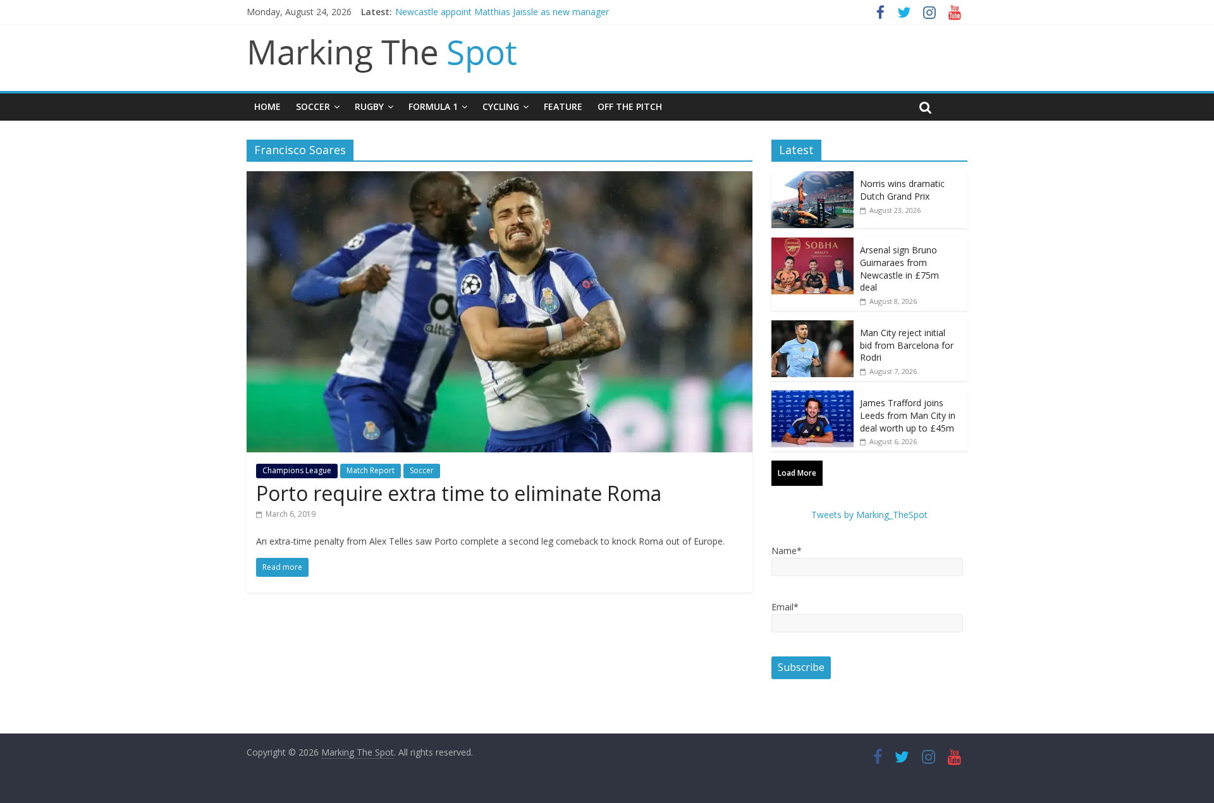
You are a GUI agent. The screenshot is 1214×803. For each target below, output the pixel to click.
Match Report (370, 470)
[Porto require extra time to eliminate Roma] (499, 179)
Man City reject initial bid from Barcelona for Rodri (906, 345)
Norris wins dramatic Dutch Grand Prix (902, 190)
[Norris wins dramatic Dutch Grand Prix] (812, 178)
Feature (563, 106)
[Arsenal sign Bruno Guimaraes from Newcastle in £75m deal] (812, 244)
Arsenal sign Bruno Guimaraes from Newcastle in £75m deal (899, 268)
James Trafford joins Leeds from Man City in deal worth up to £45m (907, 415)
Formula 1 (433, 106)
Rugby (369, 106)
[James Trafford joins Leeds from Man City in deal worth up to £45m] (812, 397)
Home (267, 106)
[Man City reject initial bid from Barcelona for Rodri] (812, 327)
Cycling (500, 106)
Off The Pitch (630, 106)
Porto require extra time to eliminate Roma (458, 493)
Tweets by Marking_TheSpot (869, 515)
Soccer (313, 106)
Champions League (296, 470)
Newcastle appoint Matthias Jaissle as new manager (502, 12)
